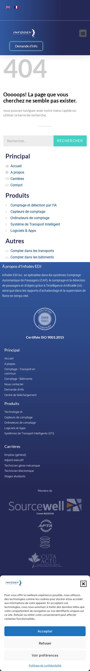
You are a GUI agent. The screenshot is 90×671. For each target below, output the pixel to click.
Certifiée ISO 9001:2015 (45, 337)
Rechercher (70, 141)
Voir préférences (45, 655)
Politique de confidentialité (45, 665)
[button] (83, 584)
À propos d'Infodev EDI (22, 266)
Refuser (45, 643)
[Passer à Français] (16, 7)
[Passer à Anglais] (8, 7)
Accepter (45, 631)
